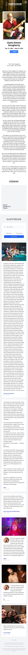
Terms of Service (18, 644)
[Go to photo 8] (15, 259)
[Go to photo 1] (9, 259)
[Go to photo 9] (16, 259)
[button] (14, 252)
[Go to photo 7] (14, 259)
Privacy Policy (10, 644)
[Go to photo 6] (13, 259)
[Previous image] (3, 252)
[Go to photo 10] (17, 259)
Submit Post (14, 236)
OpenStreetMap (15, 646)
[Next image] (25, 252)
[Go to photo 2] (10, 259)
